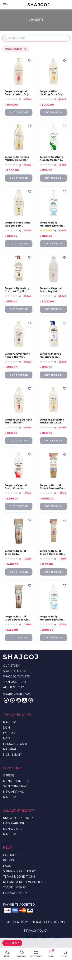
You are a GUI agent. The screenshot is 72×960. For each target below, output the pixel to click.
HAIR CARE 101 (13, 823)
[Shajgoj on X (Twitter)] (12, 700)
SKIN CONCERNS (15, 786)
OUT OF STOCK (19, 112)
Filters (14, 943)
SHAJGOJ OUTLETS (16, 676)
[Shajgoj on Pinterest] (31, 700)
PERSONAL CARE (15, 744)
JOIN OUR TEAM (14, 682)
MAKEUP (9, 722)
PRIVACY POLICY (15, 893)
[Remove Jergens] (25, 49)
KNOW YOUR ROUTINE (19, 818)
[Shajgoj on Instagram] (25, 700)
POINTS (8, 860)
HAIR (6, 738)
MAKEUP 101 (12, 834)
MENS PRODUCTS (16, 781)
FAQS (7, 866)
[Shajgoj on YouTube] (18, 700)
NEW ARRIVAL (13, 791)
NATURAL (10, 749)
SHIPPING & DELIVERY (19, 871)
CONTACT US (12, 855)
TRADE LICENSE (14, 887)
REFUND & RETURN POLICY (23, 882)
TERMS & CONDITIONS (19, 876)
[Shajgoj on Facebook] (6, 700)
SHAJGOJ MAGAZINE (18, 671)
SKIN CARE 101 (13, 828)
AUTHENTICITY (13, 687)
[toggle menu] (5, 4)
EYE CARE (10, 733)
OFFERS (9, 775)
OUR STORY (11, 665)
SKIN (6, 727)
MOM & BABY (12, 754)
